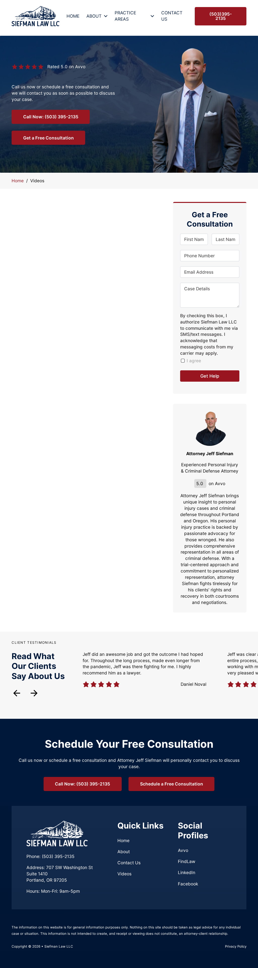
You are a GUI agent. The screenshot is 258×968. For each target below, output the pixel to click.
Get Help (209, 376)
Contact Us (129, 862)
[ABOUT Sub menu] (106, 16)
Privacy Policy (235, 946)
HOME (73, 16)
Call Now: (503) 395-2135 (50, 116)
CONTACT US (171, 16)
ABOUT (94, 16)
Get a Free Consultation (48, 137)
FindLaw (186, 861)
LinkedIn (186, 872)
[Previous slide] (17, 693)
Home (18, 180)
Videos (124, 873)
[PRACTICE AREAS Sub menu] (152, 16)
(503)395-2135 (220, 16)
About (123, 851)
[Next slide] (34, 693)
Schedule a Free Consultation (171, 783)
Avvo (183, 850)
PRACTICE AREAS (125, 16)
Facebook (188, 883)
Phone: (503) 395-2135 (50, 856)
